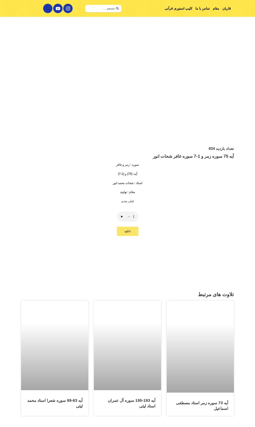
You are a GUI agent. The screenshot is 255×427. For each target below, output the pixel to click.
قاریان (226, 8)
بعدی (124, 201)
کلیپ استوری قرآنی (178, 8)
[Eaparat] (47, 8)
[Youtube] (58, 8)
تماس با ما (202, 8)
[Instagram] (68, 8)
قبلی (131, 201)
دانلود (127, 231)
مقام (216, 8)
